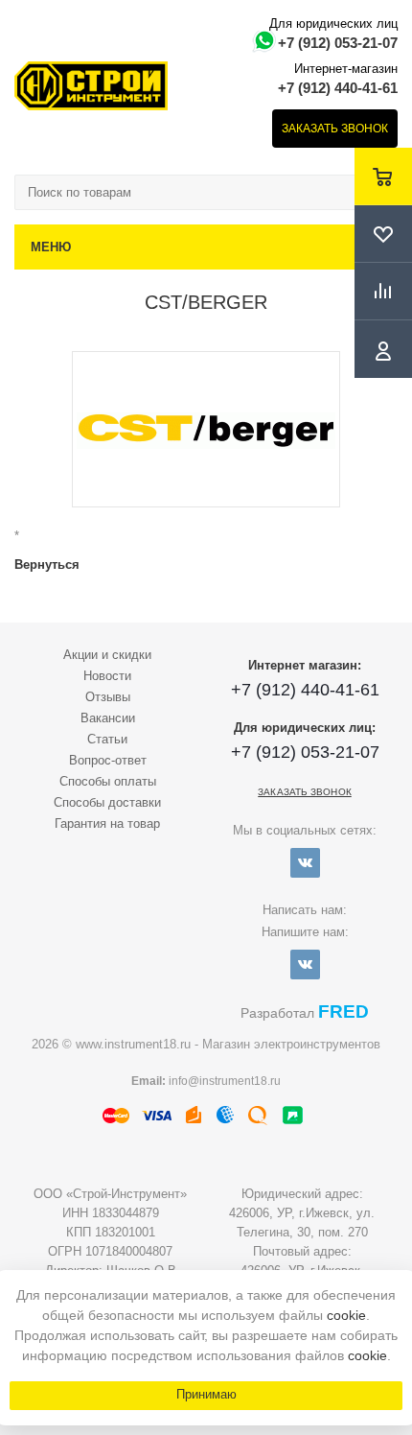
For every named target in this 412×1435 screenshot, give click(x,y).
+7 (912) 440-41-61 (338, 88)
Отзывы (107, 697)
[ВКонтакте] (305, 863)
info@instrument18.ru (225, 1081)
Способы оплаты (107, 781)
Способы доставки (107, 802)
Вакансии (107, 718)
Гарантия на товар (107, 823)
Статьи (107, 739)
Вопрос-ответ (108, 760)
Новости (107, 676)
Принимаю (206, 1394)
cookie (346, 1315)
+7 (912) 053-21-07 (338, 43)
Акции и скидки (107, 654)
